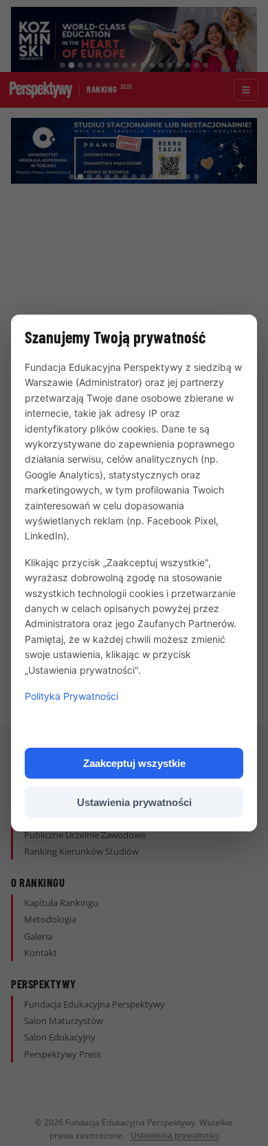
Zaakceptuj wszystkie (134, 763)
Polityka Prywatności (71, 696)
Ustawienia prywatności (134, 802)
